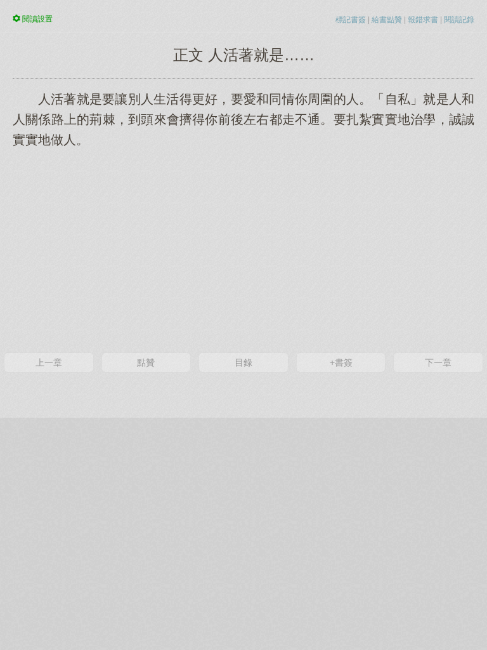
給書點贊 (387, 19)
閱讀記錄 (459, 19)
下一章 (438, 362)
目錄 (243, 362)
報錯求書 (423, 19)
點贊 (146, 362)
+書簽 (341, 362)
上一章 (49, 362)
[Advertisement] (243, 249)
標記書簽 (350, 19)
